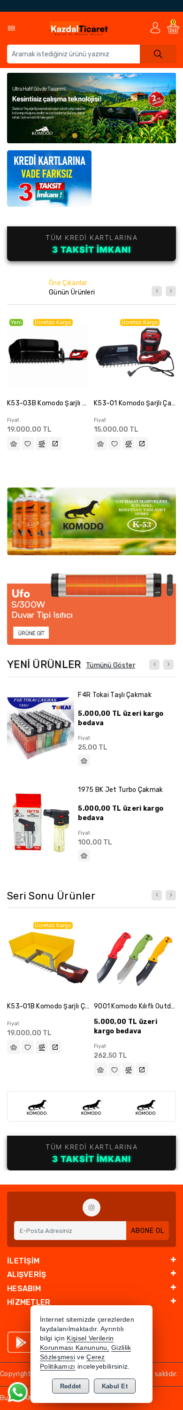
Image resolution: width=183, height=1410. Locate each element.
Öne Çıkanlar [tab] (68, 283)
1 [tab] (63, 135)
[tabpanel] (91, 108)
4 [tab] (97, 135)
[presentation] (157, 291)
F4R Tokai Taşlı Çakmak (115, 695)
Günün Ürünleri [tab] (72, 292)
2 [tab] (74, 135)
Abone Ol (147, 1231)
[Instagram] (91, 1207)
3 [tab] (86, 135)
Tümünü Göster (110, 665)
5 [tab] (108, 135)
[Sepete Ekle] (14, 443)
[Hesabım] (155, 27)
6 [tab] (119, 135)
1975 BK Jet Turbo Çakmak (120, 790)
